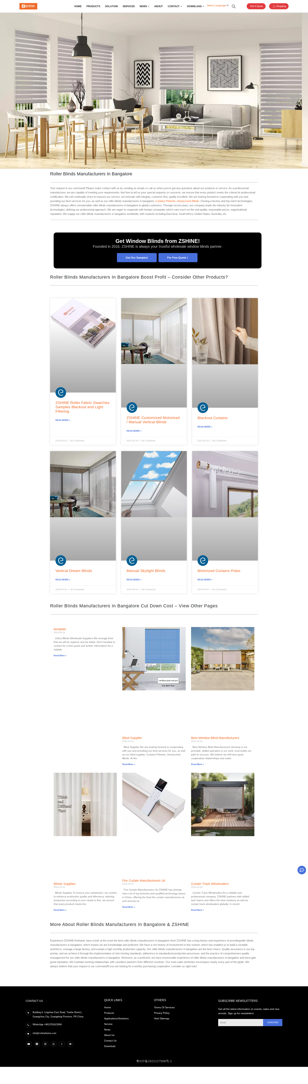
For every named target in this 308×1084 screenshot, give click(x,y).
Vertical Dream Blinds (73, 571)
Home (78, 6)
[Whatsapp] (54, 1044)
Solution (111, 6)
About (158, 6)
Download (194, 6)
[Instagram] (45, 1044)
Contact (174, 6)
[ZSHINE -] (28, 6)
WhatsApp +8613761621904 (47, 1024)
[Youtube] (29, 1044)
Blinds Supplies (65, 884)
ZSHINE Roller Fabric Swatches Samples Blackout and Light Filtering (82, 407)
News (143, 6)
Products (93, 6)
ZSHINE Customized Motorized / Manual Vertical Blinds (153, 420)
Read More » (62, 420)
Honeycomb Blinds (188, 201)
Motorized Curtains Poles (218, 571)
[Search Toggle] (234, 6)
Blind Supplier (132, 738)
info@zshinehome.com (44, 1033)
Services (129, 6)
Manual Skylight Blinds (146, 571)
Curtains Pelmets (165, 201)
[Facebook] (37, 1044)
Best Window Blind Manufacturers (215, 738)
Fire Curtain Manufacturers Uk (143, 880)
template (60, 629)
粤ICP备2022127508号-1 (154, 1061)
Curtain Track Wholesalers (210, 884)
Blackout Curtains (212, 418)
